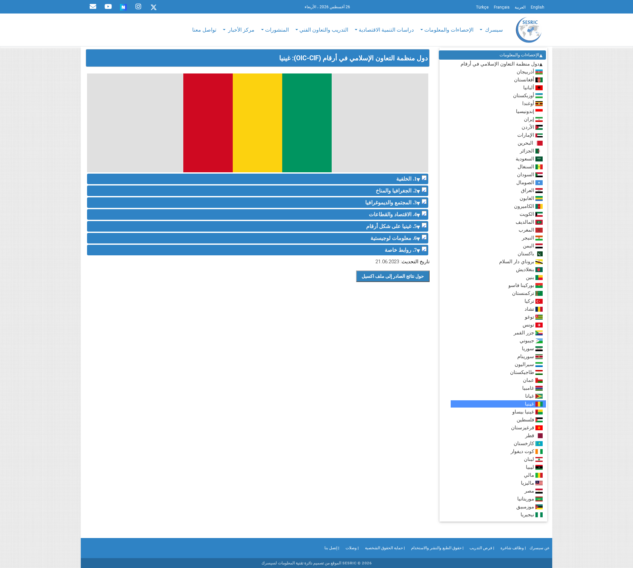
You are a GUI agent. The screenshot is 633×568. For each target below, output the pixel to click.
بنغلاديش (525, 269)
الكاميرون (524, 206)
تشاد (530, 309)
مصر (530, 491)
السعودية (525, 159)
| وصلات (352, 547)
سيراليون (525, 364)
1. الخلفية (406, 179)
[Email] (93, 7)
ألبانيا (529, 87)
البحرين (526, 143)
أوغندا (528, 103)
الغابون (527, 198)
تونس (529, 325)
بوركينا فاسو (521, 285)
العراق (528, 190)
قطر (530, 435)
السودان (526, 174)
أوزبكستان (524, 95)
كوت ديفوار (523, 451)
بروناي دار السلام (517, 261)
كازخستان (524, 443)
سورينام (526, 356)
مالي (529, 475)
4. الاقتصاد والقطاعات (393, 214)
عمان (529, 380)
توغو (530, 317)
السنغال (526, 166)
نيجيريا (528, 514)
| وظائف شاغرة (513, 547)
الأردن (528, 127)
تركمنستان (523, 293)
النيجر (528, 238)
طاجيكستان (522, 372)
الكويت (527, 214)
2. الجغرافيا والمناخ (396, 190)
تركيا (530, 301)
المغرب (527, 230)
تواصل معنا (204, 29)
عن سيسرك (539, 547)
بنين (530, 277)
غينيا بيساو (523, 412)
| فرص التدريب (481, 547)
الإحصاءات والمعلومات (519, 55)
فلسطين (526, 419)
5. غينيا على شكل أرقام (391, 226)
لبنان (529, 459)
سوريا (528, 348)
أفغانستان (524, 79)
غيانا (530, 396)
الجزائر (527, 151)
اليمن (529, 245)
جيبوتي (527, 340)
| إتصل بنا (331, 547)
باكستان (526, 253)
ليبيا (530, 467)
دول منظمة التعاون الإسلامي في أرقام (500, 64)
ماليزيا (528, 483)
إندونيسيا (525, 111)
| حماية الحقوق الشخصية (385, 547)
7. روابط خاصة (401, 250)
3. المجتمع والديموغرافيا (391, 202)
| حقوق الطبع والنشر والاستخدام (437, 547)
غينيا (530, 404)
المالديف (525, 222)
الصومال (525, 182)
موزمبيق (525, 506)
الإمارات (526, 135)
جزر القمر (524, 332)
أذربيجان (526, 72)
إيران (529, 119)
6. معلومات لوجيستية (394, 238)
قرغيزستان (523, 427)
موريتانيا (526, 499)
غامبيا (528, 388)
